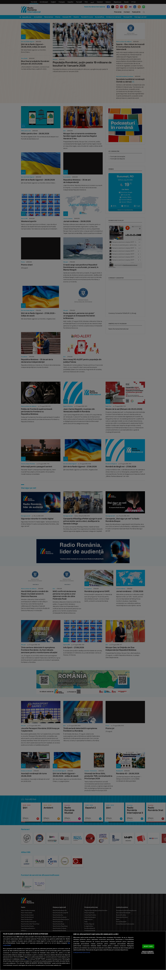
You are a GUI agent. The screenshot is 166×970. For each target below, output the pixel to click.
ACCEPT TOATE (148, 946)
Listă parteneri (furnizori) (81, 952)
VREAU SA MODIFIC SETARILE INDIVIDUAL (147, 952)
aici (26, 959)
